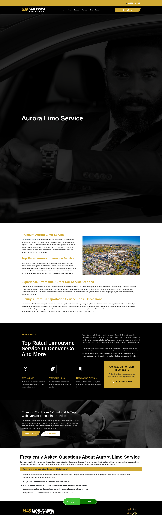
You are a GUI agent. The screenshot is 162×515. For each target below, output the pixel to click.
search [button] (119, 351)
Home (63, 10)
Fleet (91, 10)
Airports (84, 10)
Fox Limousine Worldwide (30, 239)
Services (77, 10)
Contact (97, 10)
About (69, 10)
